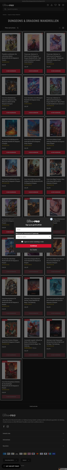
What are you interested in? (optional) (27, 233)
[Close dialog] (51, 219)
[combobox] (33, 237)
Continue (33, 246)
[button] (11, 466)
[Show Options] (50, 237)
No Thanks (33, 249)
